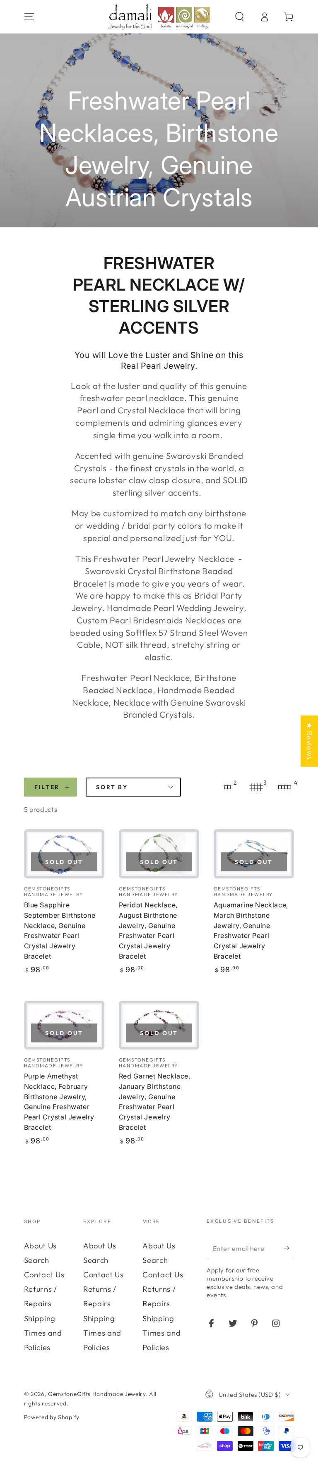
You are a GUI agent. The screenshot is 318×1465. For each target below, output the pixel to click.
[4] (284, 787)
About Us (40, 1245)
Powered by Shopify (52, 1417)
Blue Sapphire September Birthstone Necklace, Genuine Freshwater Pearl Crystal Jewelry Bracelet (60, 930)
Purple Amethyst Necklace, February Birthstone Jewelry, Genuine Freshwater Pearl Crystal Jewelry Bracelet (59, 1101)
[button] (239, 16)
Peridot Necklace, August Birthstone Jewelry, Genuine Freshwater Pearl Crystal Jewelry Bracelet (148, 930)
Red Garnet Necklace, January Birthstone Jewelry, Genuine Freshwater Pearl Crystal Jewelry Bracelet (154, 1101)
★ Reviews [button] (309, 741)
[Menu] (29, 16)
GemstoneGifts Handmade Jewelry (97, 1394)
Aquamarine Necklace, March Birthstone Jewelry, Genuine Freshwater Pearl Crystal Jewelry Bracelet (251, 930)
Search (36, 1260)
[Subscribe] (288, 1248)
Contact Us (44, 1274)
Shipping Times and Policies (43, 1333)
